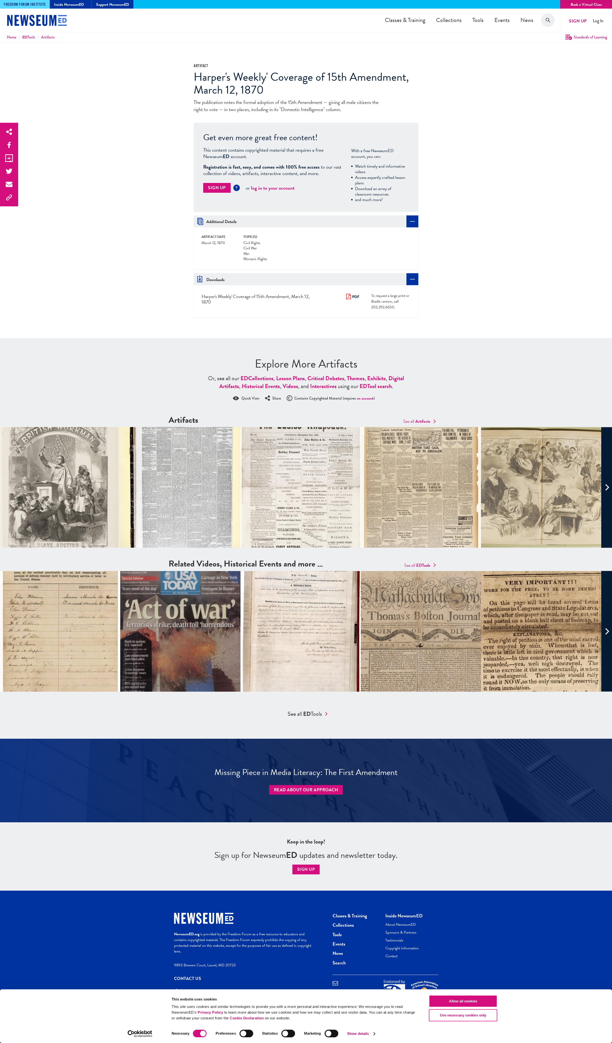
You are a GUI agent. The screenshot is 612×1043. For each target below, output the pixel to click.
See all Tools (305, 714)
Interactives (323, 386)
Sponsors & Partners (400, 932)
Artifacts (48, 37)
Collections (449, 20)
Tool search (376, 386)
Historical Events (261, 386)
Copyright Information (402, 948)
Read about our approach (306, 789)
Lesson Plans (290, 378)
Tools (478, 20)
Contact (391, 956)
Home (11, 37)
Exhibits (376, 378)
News (526, 20)
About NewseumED (400, 924)
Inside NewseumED (404, 915)
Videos (290, 386)
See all (416, 421)
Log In (598, 21)
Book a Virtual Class (586, 4)
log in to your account (273, 188)
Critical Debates (325, 378)
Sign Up (578, 21)
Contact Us (187, 978)
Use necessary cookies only (463, 1015)
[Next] (606, 487)
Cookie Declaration (247, 1018)
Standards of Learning (590, 37)
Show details (358, 1034)
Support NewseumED (112, 4)
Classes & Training (405, 20)
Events (502, 20)
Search (339, 962)
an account (365, 398)
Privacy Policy (210, 1012)
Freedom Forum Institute (25, 4)
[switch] (246, 1033)
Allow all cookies (463, 1001)
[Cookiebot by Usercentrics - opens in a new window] (140, 1033)
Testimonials (394, 940)
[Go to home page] (37, 21)
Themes (356, 378)
